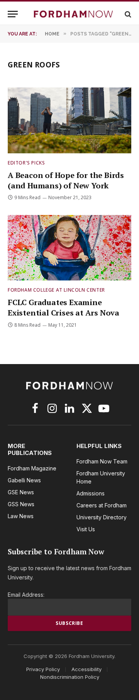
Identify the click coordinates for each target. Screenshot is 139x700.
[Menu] (13, 14)
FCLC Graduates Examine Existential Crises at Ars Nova (63, 307)
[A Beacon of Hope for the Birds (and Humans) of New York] (69, 120)
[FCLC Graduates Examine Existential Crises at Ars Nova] (69, 247)
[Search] (127, 14)
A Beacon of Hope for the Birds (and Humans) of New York (66, 180)
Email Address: (26, 594)
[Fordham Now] (73, 14)
